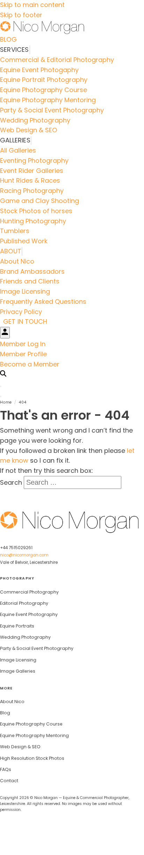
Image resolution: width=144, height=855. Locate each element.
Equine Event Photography (29, 614)
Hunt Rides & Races (30, 180)
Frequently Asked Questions (43, 301)
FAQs (5, 769)
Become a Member (29, 364)
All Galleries (18, 150)
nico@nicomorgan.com (24, 555)
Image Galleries (17, 671)
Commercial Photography (29, 592)
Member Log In (22, 343)
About (10, 251)
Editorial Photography (24, 603)
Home (6, 402)
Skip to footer (21, 14)
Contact (9, 781)
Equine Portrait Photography (43, 79)
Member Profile (23, 354)
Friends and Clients (29, 281)
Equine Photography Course (43, 89)
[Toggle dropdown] (29, 49)
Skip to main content (32, 4)
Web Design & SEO (28, 130)
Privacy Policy (21, 311)
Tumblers (14, 230)
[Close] (0, 386)
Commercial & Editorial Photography (57, 59)
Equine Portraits (17, 626)
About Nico (17, 261)
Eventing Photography (34, 160)
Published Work (24, 241)
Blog (8, 39)
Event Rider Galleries (31, 170)
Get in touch (25, 321)
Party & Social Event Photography (52, 110)
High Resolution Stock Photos (32, 758)
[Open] (0, 396)
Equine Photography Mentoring (48, 100)
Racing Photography (32, 190)
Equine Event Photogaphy (39, 69)
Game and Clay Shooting (39, 200)
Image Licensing (25, 291)
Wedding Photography (35, 120)
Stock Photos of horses (36, 210)
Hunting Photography (33, 221)
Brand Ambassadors (32, 271)
